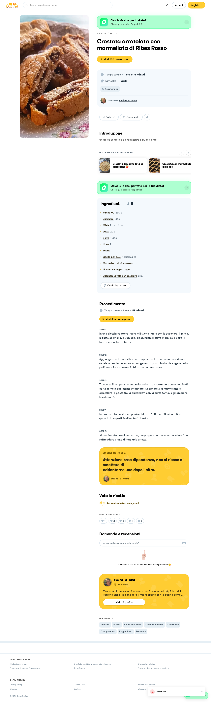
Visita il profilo (124, 602)
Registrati (196, 5)
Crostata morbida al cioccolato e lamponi (92, 664)
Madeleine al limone (18, 664)
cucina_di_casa (128, 100)
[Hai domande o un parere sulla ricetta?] (141, 543)
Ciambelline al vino (146, 664)
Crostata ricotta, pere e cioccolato (153, 668)
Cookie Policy (80, 684)
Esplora (77, 689)
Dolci (113, 33)
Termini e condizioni (146, 684)
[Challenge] (167, 5)
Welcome (142, 689)
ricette (101, 33)
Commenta (133, 117)
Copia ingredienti (117, 285)
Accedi (179, 5)
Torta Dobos (79, 668)
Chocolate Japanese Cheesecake (25, 668)
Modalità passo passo (116, 59)
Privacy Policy (16, 684)
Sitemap (13, 689)
